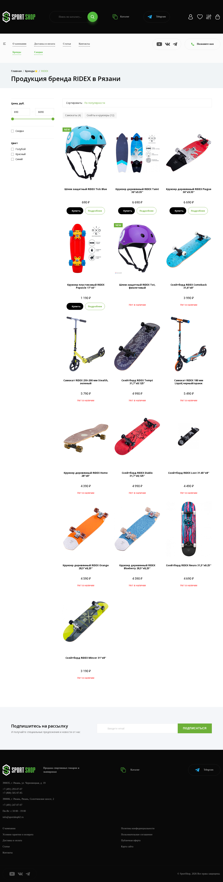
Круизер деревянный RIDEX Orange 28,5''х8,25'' (86, 567)
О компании (19, 43)
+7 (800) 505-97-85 (12, 793)
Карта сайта (127, 846)
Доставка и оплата (44, 43)
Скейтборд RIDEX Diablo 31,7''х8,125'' (137, 474)
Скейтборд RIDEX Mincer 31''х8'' (86, 657)
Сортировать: (74, 103)
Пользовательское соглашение (136, 834)
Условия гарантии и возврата (18, 834)
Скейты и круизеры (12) (100, 115)
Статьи (67, 43)
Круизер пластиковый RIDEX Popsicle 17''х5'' (85, 286)
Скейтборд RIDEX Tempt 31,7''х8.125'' (137, 382)
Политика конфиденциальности (138, 828)
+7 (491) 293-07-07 (12, 789)
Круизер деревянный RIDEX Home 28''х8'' (86, 474)
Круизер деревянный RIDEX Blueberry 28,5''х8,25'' (137, 567)
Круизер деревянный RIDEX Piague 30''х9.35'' (188, 190)
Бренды (17, 52)
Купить (76, 210)
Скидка (20, 131)
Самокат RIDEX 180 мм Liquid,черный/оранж (188, 382)
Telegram (161, 16)
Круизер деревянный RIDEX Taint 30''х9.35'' (137, 190)
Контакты (84, 43)
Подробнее (95, 210)
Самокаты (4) (73, 115)
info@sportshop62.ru (13, 817)
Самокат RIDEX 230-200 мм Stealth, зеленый (85, 382)
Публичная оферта (130, 840)
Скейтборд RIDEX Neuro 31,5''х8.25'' (188, 565)
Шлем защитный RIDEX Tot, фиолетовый (137, 286)
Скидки (38, 52)
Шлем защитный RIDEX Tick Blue (85, 189)
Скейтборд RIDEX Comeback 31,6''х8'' (189, 286)
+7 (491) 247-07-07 (12, 805)
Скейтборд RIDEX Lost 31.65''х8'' (188, 472)
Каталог (124, 16)
